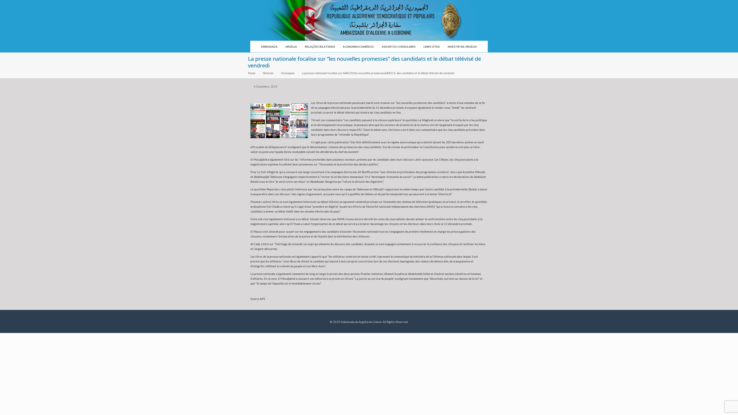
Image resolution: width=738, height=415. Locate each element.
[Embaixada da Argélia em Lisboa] (369, 20)
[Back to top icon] (720, 407)
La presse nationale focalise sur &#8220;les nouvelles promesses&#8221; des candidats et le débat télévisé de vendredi (378, 73)
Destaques (288, 73)
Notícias (268, 73)
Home (251, 73)
